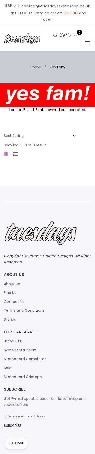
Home (35, 67)
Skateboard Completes (25, 359)
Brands (10, 319)
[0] (75, 35)
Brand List (12, 341)
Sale (7, 367)
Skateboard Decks (20, 350)
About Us (12, 283)
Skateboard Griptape (23, 376)
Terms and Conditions (24, 310)
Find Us (10, 292)
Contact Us (14, 301)
